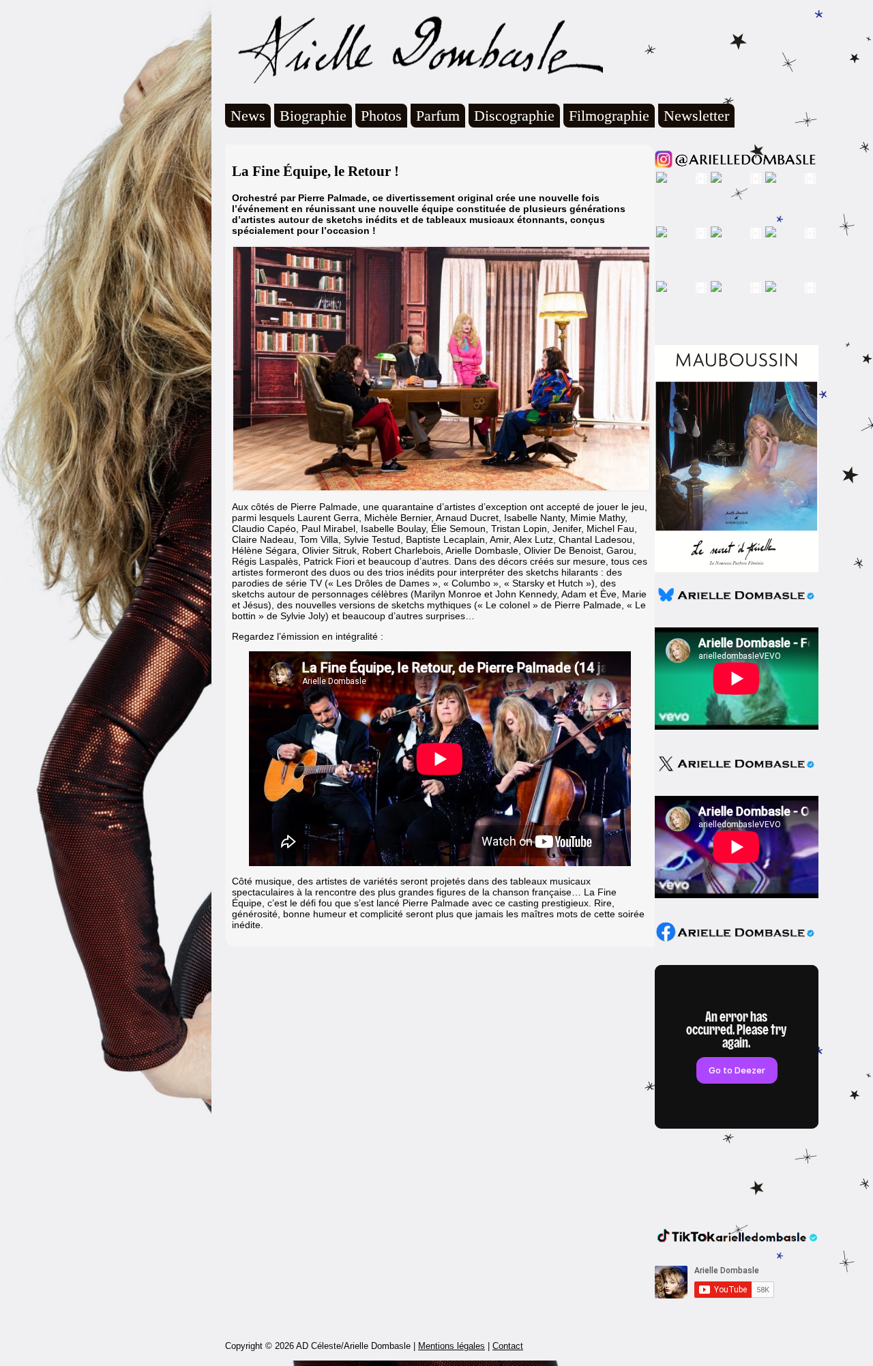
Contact (507, 1346)
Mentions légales (451, 1346)
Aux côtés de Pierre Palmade (294, 506)
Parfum (438, 115)
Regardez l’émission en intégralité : (307, 636)
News (248, 115)
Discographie (514, 115)
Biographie (313, 115)
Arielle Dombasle (414, 48)
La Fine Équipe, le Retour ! (315, 171)
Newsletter (696, 115)
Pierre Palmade (587, 604)
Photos (381, 115)
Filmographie (609, 115)
